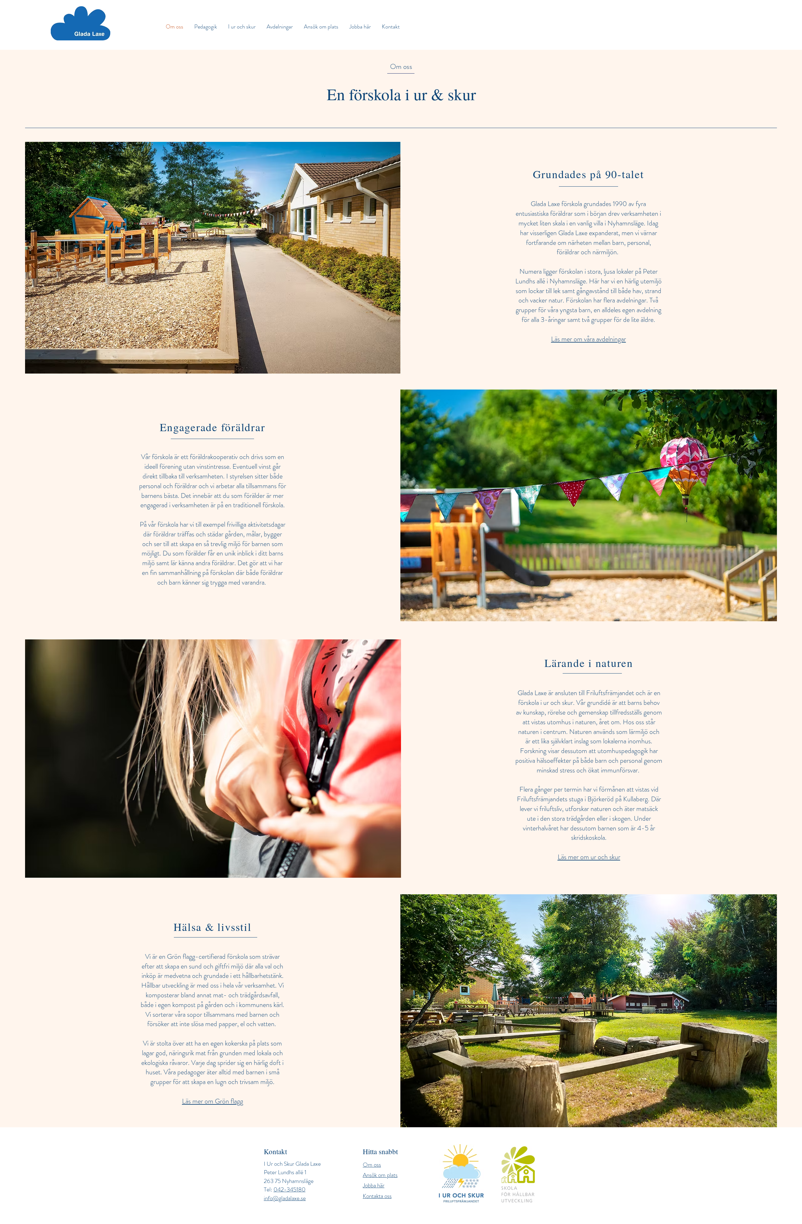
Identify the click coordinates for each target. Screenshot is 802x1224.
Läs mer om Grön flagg (212, 1101)
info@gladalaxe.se (285, 1198)
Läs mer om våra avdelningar (588, 339)
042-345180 (289, 1189)
